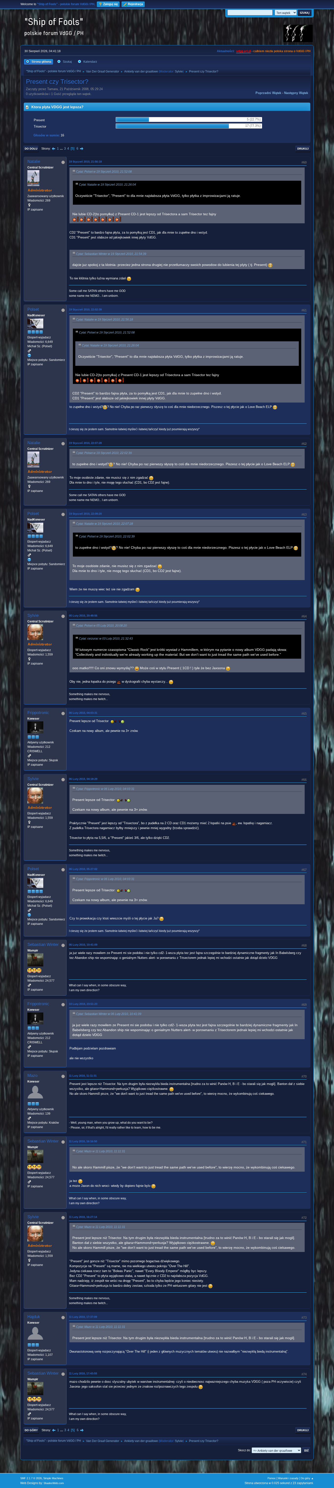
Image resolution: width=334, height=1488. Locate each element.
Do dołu (31, 148)
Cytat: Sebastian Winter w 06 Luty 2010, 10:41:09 (108, 1014)
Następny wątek (296, 93)
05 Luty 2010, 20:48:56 (83, 615)
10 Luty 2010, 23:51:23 (83, 1003)
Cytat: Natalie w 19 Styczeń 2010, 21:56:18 (104, 319)
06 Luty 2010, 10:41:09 (83, 944)
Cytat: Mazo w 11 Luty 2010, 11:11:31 (100, 1151)
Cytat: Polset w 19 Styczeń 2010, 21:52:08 (104, 171)
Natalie (33, 161)
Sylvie (179, 71)
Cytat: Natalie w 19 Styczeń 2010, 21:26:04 (107, 184)
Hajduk (33, 1316)
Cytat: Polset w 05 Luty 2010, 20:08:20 (101, 625)
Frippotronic (38, 712)
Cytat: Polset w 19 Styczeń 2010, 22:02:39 (104, 453)
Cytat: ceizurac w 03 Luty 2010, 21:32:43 (106, 638)
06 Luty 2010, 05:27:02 (83, 869)
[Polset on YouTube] (29, 355)
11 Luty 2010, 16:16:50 (83, 1141)
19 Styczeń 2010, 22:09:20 (85, 513)
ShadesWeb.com (54, 1483)
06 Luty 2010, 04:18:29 (83, 778)
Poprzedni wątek (268, 93)
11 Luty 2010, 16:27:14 (83, 1216)
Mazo (32, 1075)
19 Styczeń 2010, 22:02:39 (85, 309)
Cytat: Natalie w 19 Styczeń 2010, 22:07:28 (104, 523)
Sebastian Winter (43, 944)
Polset (33, 309)
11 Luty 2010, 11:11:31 (83, 1075)
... (62, 148)
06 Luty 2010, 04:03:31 (83, 712)
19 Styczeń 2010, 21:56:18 (85, 161)
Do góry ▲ (307, 1478)
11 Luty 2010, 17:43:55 (83, 1373)
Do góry (31, 1430)
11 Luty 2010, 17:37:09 (83, 1316)
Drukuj (303, 148)
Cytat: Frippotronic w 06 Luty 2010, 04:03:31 (105, 789)
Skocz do (244, 1450)
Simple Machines (53, 1478)
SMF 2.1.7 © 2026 (31, 1478)
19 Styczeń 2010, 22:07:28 (85, 442)
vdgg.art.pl (243, 51)
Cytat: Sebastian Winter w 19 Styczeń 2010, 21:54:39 (111, 254)
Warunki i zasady (288, 1478)
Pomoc (271, 1478)
